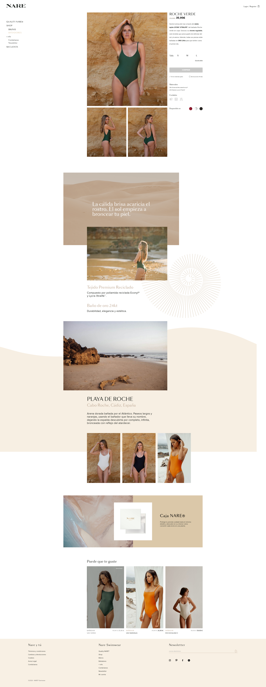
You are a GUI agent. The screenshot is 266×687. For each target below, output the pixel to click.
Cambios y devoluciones (37, 655)
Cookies (31, 658)
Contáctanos (13, 40)
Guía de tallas (199, 60)
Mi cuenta (12, 47)
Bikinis (12, 29)
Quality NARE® (14, 22)
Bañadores (15, 32)
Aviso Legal (32, 661)
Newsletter (12, 43)
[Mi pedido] (258, 7)
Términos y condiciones (36, 651)
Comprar (186, 70)
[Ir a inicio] (15, 7)
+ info (8, 37)
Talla (171, 55)
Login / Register (250, 6)
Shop (9, 25)
